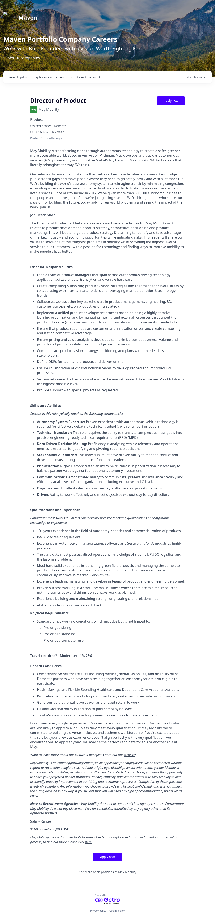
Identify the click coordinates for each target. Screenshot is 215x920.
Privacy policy (98, 910)
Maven (27, 17)
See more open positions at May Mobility (107, 872)
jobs (17, 77)
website (129, 755)
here (88, 842)
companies (49, 77)
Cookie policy (117, 910)
